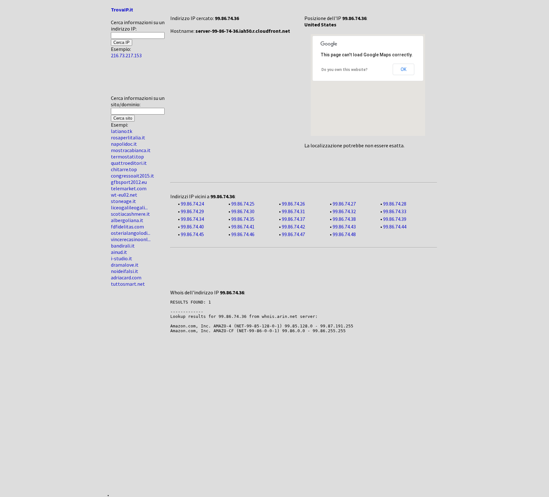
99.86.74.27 (344, 203)
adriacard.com (126, 277)
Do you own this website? (345, 69)
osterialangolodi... (130, 233)
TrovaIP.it (122, 9)
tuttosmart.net (128, 284)
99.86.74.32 (344, 211)
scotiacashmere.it (130, 214)
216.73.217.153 (126, 55)
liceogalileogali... (129, 207)
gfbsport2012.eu (129, 182)
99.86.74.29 (192, 211)
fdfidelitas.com (127, 226)
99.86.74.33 (394, 211)
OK (403, 69)
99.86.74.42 (293, 226)
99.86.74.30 (242, 211)
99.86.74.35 (242, 219)
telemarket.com (128, 188)
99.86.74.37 (293, 219)
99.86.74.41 (242, 226)
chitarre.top (124, 169)
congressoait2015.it (132, 175)
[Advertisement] (130, 79)
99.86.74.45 (192, 234)
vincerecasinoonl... (131, 239)
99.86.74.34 (192, 219)
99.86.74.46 (242, 234)
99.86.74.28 (394, 203)
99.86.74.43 (344, 226)
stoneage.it (123, 201)
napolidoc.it (124, 144)
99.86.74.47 (293, 234)
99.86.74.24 (192, 203)
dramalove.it (125, 265)
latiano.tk (121, 131)
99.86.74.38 (344, 219)
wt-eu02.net (124, 195)
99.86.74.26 (293, 203)
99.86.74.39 (394, 219)
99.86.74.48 (344, 234)
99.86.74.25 (242, 203)
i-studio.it (121, 258)
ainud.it (119, 252)
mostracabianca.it (131, 150)
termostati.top (127, 156)
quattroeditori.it (129, 163)
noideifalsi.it (124, 271)
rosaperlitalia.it (128, 137)
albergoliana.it (127, 220)
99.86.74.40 (192, 226)
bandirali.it (123, 245)
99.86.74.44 (394, 226)
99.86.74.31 (293, 211)
